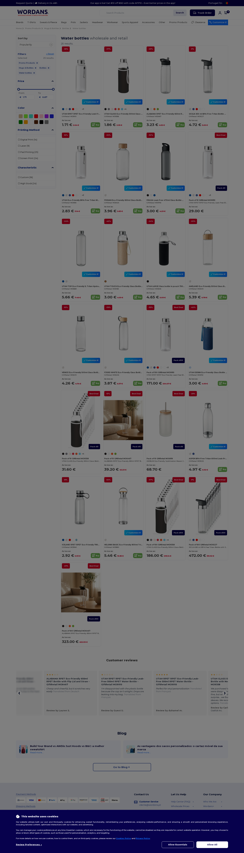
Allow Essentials (177, 844)
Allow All (212, 844)
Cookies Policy (123, 838)
